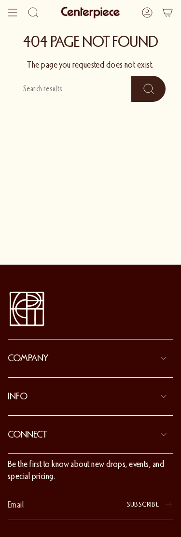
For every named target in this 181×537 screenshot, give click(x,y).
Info (18, 396)
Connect (27, 434)
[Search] (33, 12)
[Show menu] (12, 12)
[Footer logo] (27, 309)
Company (28, 358)
